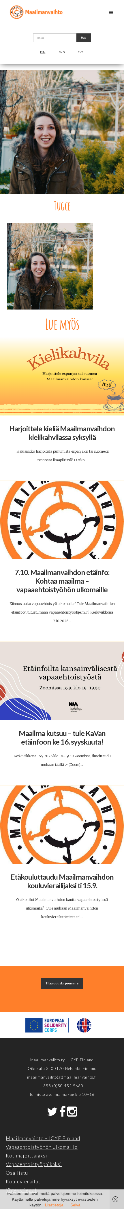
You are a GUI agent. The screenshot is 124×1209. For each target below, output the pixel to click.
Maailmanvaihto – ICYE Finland (43, 1138)
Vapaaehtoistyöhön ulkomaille (42, 1147)
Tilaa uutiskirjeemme (62, 983)
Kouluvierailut (23, 1181)
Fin (43, 52)
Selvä (75, 1205)
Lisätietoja (54, 1205)
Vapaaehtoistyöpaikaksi (34, 1164)
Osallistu (17, 1173)
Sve (81, 52)
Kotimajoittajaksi (26, 1156)
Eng (62, 52)
